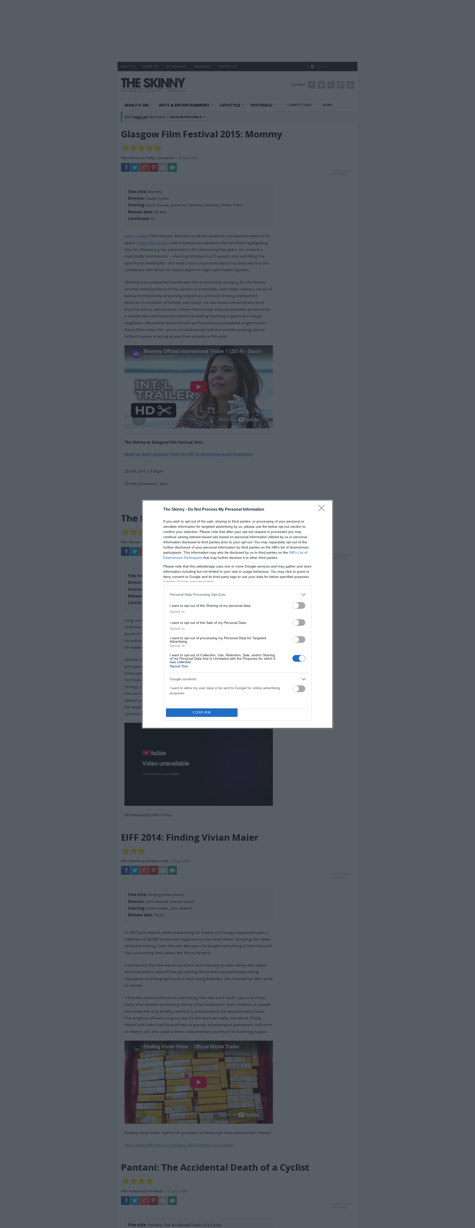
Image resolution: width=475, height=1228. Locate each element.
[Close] (323, 509)
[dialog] (237, 614)
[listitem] (237, 594)
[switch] (298, 605)
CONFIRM (202, 712)
